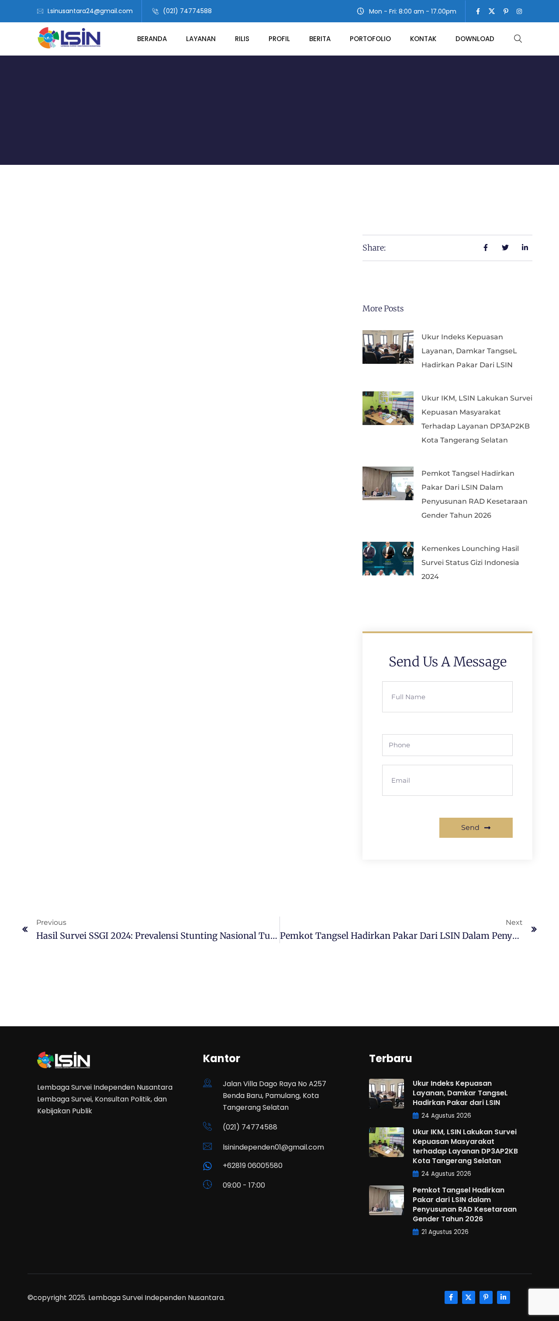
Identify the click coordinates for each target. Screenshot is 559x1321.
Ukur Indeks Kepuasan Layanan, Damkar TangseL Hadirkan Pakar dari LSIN (469, 351)
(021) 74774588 (187, 11)
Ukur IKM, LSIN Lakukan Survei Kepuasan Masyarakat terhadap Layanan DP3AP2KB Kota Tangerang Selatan (465, 1146)
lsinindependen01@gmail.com (273, 1147)
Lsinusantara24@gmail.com (90, 11)
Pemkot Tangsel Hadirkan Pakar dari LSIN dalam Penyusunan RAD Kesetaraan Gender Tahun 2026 (465, 1204)
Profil (279, 38)
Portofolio (370, 38)
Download (474, 38)
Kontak (423, 38)
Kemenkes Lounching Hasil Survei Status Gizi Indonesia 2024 (470, 562)
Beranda (152, 38)
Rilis (242, 38)
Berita (320, 38)
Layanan (201, 38)
